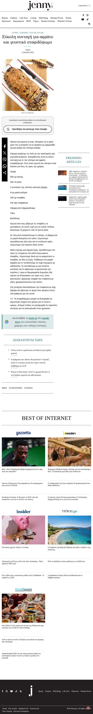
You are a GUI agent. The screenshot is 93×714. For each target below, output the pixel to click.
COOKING (24, 33)
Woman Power (56, 18)
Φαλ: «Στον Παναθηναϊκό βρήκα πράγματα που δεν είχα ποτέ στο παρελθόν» (22, 470)
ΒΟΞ (28, 21)
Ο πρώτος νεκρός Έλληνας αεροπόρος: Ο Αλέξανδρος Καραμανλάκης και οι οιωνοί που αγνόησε (67, 498)
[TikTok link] (87, 19)
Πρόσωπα (6, 21)
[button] (89, 6)
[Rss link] (89, 24)
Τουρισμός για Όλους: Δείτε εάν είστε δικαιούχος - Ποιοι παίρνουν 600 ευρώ (22, 562)
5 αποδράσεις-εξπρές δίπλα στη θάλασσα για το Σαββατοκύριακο (65, 576)
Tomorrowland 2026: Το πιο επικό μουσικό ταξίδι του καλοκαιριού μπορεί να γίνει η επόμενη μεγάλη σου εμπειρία (21, 656)
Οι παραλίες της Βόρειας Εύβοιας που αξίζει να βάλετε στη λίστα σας (69, 548)
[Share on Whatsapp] (5, 166)
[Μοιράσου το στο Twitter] (5, 153)
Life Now (24, 18)
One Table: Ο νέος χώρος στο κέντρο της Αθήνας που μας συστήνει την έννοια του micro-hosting (23, 627)
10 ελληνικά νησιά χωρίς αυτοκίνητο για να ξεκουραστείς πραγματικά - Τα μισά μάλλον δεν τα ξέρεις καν (79, 189)
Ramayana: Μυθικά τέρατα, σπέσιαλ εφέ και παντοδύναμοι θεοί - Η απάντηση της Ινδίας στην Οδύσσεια (69, 470)
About (4, 708)
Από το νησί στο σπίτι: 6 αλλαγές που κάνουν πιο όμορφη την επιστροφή (23, 641)
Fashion (13, 18)
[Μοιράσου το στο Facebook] (5, 146)
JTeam (27, 50)
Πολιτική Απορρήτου (21, 711)
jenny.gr (33, 318)
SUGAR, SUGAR (36, 33)
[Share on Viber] (5, 159)
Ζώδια (68, 18)
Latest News (83, 6)
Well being (43, 18)
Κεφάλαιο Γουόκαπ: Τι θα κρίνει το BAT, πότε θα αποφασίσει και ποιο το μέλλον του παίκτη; (20, 498)
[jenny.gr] (40, 5)
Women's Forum (64, 21)
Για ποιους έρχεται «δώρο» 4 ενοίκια (15, 547)
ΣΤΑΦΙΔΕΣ (28, 388)
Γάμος (36, 21)
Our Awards (12, 708)
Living (33, 18)
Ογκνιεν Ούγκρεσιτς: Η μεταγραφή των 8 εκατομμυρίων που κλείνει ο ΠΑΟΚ (22, 484)
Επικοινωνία (34, 708)
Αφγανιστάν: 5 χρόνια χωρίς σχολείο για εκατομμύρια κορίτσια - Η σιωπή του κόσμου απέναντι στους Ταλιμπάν (78, 200)
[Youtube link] (82, 19)
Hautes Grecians (48, 21)
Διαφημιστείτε (23, 708)
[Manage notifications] (88, 708)
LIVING (15, 33)
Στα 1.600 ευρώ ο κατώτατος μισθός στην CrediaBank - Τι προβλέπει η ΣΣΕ (23, 576)
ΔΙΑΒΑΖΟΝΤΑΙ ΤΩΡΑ (28, 340)
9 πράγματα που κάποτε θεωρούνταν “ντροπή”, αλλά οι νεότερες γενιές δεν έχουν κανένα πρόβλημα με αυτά (30, 362)
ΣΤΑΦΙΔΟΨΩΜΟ (15, 388)
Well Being (57, 691)
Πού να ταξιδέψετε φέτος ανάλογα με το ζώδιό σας (66, 561)
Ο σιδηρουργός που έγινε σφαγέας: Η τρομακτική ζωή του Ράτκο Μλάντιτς (69, 484)
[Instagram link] (87, 15)
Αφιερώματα (18, 21)
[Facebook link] (83, 15)
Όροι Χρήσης (7, 711)
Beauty (5, 18)
